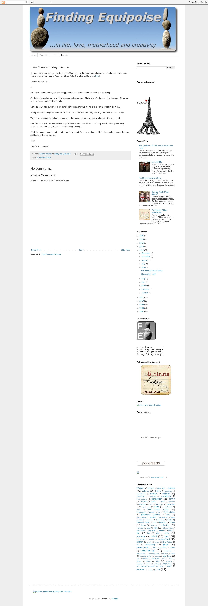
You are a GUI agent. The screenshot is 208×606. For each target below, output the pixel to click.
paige (165, 544)
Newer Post (36, 250)
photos (163, 547)
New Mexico (167, 542)
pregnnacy (167, 551)
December (146, 253)
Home (33, 55)
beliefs (158, 491)
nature (157, 542)
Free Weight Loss (157, 477)
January (145, 293)
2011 (141, 297)
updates (140, 564)
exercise (171, 504)
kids (156, 528)
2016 (141, 239)
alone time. (161, 488)
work (169, 566)
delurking (171, 501)
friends (151, 512)
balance (145, 491)
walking (156, 564)
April (144, 282)
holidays (162, 522)
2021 (141, 236)
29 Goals (151, 488)
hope (143, 525)
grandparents (142, 517)
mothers (140, 542)
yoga (150, 570)
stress (139, 561)
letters (161, 530)
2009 (141, 304)
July (143, 264)
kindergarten (141, 530)
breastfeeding (141, 494)
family (156, 506)
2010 (141, 301)
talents (148, 561)
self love (145, 558)
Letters (54, 55)
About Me (44, 55)
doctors (159, 504)
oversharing (150, 545)
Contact (64, 55)
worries (140, 569)
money (151, 539)
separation (155, 558)
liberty (170, 530)
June (144, 267)
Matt (154, 536)
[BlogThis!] (84, 154)
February (146, 289)
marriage (141, 536)
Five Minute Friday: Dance (152, 271)
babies (171, 488)
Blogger (115, 599)
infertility (165, 525)
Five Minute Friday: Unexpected (159, 211)
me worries (141, 539)
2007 (141, 312)
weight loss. (167, 564)
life (138, 533)
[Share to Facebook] (89, 154)
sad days (167, 556)
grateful (153, 517)
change (153, 493)
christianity (141, 496)
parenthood (142, 547)
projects (165, 553)
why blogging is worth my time (150, 566)
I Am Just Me (157, 162)
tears (158, 561)
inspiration (140, 528)
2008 (141, 308)
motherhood (164, 539)
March (144, 286)
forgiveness (141, 512)
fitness (139, 510)
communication (142, 499)
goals (168, 515)
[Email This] (81, 154)
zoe (157, 569)
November (146, 257)
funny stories (169, 512)
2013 (141, 246)
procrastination (154, 553)
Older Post (125, 250)
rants (173, 553)
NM (138, 545)
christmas (153, 496)
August (145, 260)
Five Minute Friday (44, 157)
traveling (169, 561)
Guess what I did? (148, 274)
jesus (149, 528)
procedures (141, 553)
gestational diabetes (150, 515)
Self (138, 558)
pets (155, 547)
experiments (146, 507)
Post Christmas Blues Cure (150, 178)
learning (151, 530)
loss (157, 533)
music (149, 542)
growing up (163, 517)
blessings (168, 491)
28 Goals (140, 488)
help (154, 522)
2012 (141, 250)
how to (154, 525)
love (167, 533)
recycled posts (145, 556)
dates (163, 501)
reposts (157, 556)
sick (164, 558)
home (172, 522)
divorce (142, 504)
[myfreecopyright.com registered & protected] (52, 591)
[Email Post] (76, 154)
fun (159, 512)
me (166, 536)
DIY (151, 504)
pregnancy (148, 550)
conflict (172, 499)
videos (148, 564)
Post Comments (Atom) (51, 254)
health (169, 520)
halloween (149, 520)
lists (148, 533)
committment (166, 496)
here (97, 76)
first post (168, 507)
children (166, 493)
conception (157, 499)
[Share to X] (86, 154)
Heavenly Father (143, 522)
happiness (160, 520)
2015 (141, 243)
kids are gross (168, 528)
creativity (144, 501)
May (144, 279)
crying (153, 501)
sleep (171, 558)
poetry (172, 547)
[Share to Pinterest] (92, 154)
